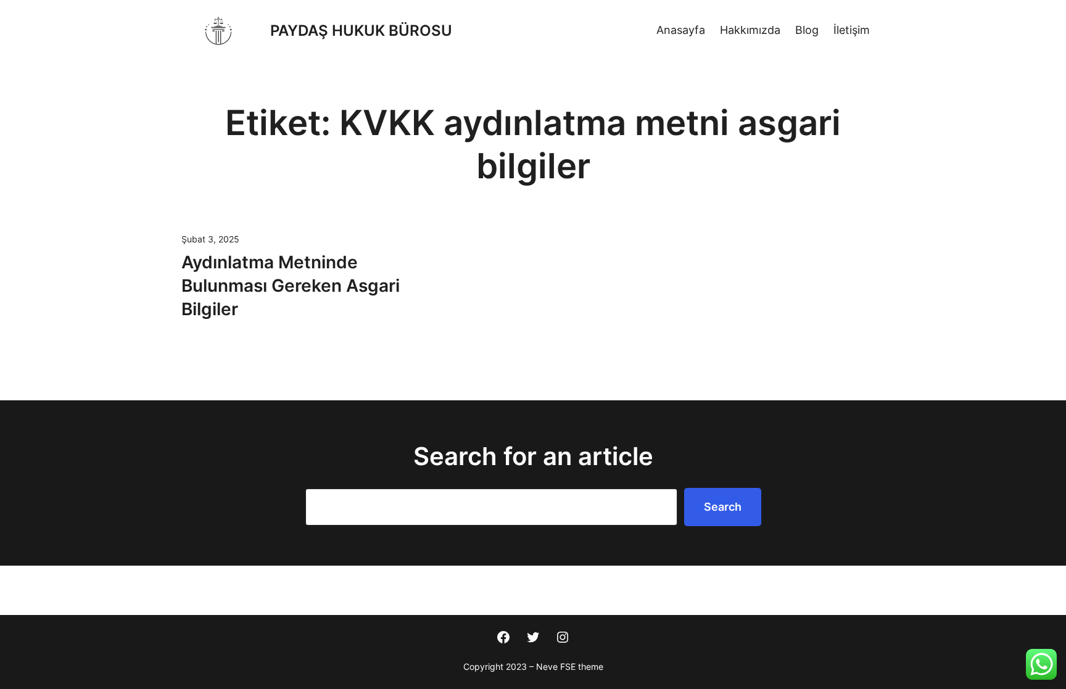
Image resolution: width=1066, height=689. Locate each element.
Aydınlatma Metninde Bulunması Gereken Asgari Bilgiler (290, 286)
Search (723, 506)
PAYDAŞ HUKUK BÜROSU (361, 30)
